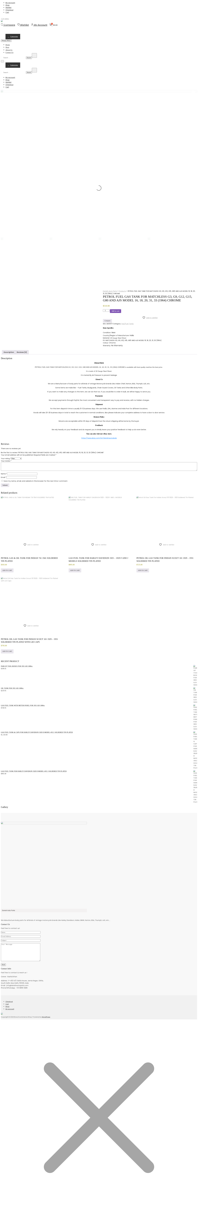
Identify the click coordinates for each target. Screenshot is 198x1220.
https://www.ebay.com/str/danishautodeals (99, 438)
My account (10, 3)
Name (4, 474)
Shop (8, 5)
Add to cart (115, 311)
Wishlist (8, 7)
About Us (9, 50)
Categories (14, 36)
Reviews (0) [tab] (22, 352)
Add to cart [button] (7, 570)
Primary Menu (6, 40)
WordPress (46, 1017)
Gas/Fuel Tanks (127, 324)
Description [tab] (9, 352)
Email (3, 477)
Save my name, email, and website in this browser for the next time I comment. (36, 481)
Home (8, 45)
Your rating (6, 458)
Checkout (9, 10)
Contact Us (9, 52)
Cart (7, 12)
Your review (6, 461)
